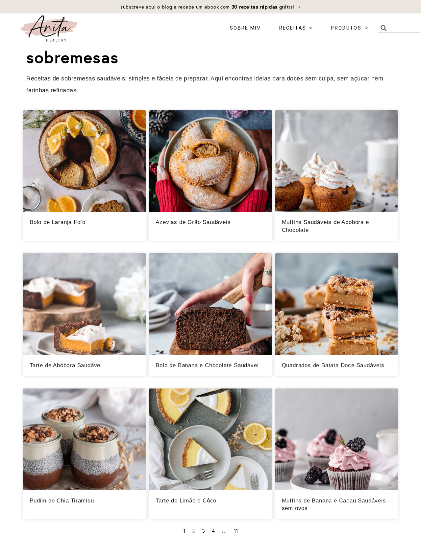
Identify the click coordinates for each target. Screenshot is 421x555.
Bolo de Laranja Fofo (58, 222)
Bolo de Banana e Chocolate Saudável (207, 365)
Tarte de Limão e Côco (186, 501)
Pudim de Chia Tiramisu (62, 501)
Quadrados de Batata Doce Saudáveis (333, 365)
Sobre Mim (245, 28)
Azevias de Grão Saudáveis (193, 222)
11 (236, 531)
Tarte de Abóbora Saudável (66, 365)
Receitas (292, 28)
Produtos (346, 28)
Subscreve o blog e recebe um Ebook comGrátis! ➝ (210, 7)
